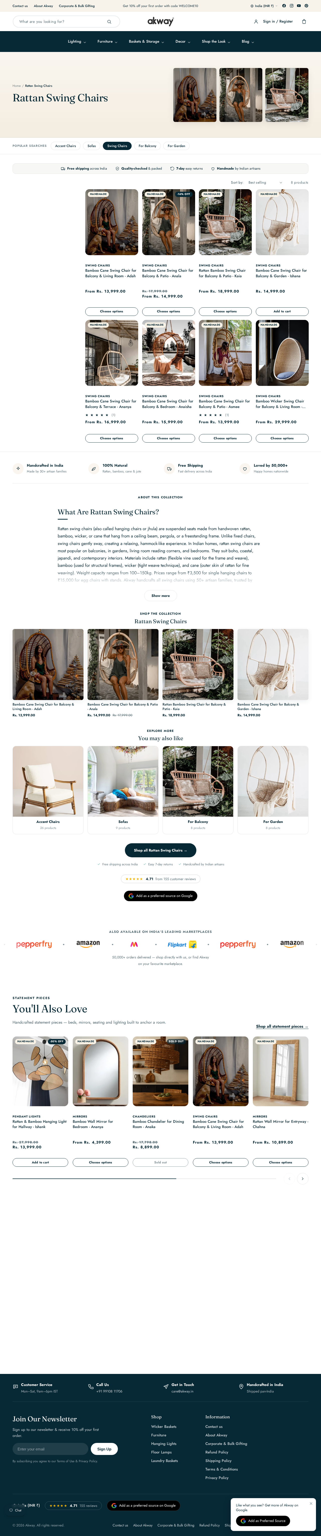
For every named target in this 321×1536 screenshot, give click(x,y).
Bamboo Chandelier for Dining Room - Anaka (158, 1124)
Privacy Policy (216, 1478)
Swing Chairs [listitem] (117, 146)
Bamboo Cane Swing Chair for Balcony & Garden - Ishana (281, 273)
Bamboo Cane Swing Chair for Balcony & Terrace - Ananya (110, 404)
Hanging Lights (163, 1443)
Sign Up (104, 1449)
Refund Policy (216, 1452)
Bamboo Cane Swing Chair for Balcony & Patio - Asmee (224, 404)
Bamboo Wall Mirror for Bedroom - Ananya (93, 1124)
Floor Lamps (161, 1452)
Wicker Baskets (163, 1426)
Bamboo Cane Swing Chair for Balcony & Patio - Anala (167, 273)
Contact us (20, 6)
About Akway (43, 6)
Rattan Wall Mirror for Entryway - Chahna (280, 1124)
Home (17, 86)
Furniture (158, 1435)
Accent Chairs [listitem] (65, 146)
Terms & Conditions (221, 1469)
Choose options (111, 311)
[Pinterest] (306, 6)
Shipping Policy (218, 1460)
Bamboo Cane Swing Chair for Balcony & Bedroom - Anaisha (167, 404)
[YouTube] (299, 6)
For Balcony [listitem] (147, 146)
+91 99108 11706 (109, 1391)
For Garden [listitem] (176, 146)
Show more (160, 595)
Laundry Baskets (164, 1460)
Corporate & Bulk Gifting (77, 6)
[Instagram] (291, 6)
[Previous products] (289, 1178)
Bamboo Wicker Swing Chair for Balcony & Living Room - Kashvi (280, 404)
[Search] (109, 21)
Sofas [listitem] (92, 146)
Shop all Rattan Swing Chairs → (160, 850)
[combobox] (66, 22)
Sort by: (237, 182)
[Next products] (302, 1178)
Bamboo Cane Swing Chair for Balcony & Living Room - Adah (110, 273)
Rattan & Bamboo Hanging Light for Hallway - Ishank (39, 1124)
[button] (76, 41)
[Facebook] (284, 6)
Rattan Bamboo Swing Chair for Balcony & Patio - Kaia (222, 273)
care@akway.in (182, 1391)
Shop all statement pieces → (282, 1026)
